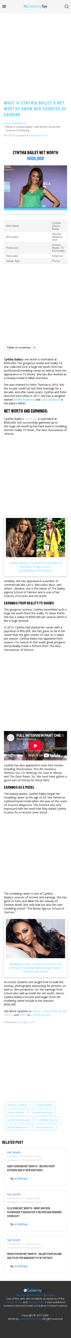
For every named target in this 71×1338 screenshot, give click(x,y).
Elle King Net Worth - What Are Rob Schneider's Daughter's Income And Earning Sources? (34, 1212)
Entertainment (50, 1011)
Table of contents (19, 347)
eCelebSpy (21, 1178)
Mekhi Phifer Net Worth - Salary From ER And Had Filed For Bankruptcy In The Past (34, 1256)
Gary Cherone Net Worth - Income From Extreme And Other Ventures (31, 1168)
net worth (31, 419)
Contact (50, 1295)
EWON (11, 135)
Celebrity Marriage (19, 1120)
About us (21, 1295)
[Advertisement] (35, 53)
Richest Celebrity (18, 1105)
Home (7, 123)
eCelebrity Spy (40, 1015)
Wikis (23, 1015)
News (35, 1011)
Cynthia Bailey (44, 1105)
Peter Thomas (16, 1112)
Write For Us (36, 1295)
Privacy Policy (36, 1302)
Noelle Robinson (42, 1112)
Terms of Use (14, 1302)
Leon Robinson (45, 1127)
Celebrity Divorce (48, 1120)
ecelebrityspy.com (30, 1319)
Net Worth (20, 123)
